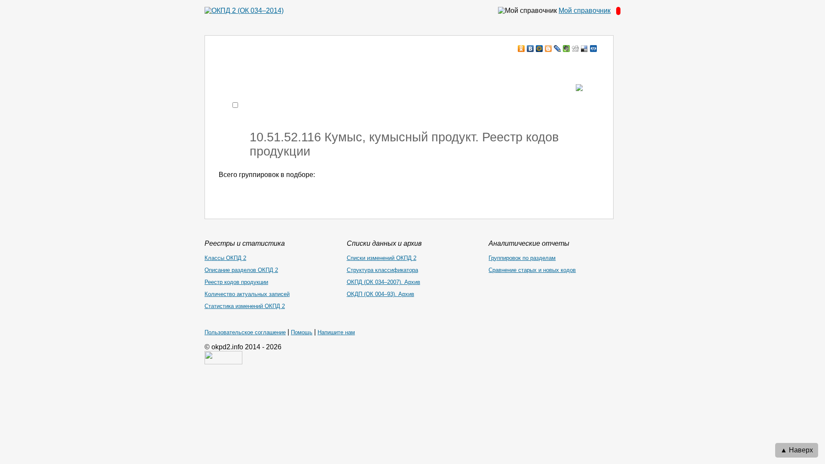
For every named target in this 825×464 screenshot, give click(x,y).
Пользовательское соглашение (245, 332)
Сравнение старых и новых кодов (532, 270)
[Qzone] (593, 48)
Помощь (301, 332)
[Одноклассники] (521, 48)
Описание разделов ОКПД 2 (241, 270)
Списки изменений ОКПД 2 (381, 258)
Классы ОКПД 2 (225, 258)
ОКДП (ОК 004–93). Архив (380, 294)
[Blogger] (548, 48)
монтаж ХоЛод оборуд (304, 65)
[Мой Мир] (539, 48)
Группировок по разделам (522, 258)
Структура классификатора (382, 270)
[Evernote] (566, 48)
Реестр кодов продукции (236, 282)
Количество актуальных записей (247, 294)
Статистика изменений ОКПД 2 (245, 306)
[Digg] (575, 48)
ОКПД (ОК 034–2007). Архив (383, 282)
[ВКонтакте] (530, 48)
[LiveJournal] (557, 48)
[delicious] (584, 48)
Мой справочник (585, 10)
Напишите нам (336, 332)
